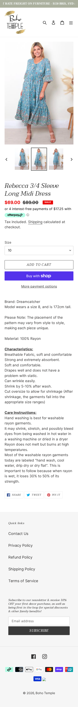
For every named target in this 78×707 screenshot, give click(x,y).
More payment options (39, 286)
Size (8, 242)
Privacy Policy (20, 545)
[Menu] (71, 22)
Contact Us (18, 533)
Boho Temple (45, 693)
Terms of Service (23, 581)
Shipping (35, 222)
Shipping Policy (21, 569)
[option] (22, 159)
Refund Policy (20, 557)
